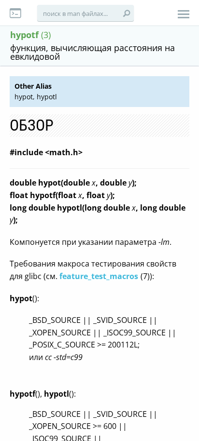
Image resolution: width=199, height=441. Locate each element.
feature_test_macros (98, 276)
